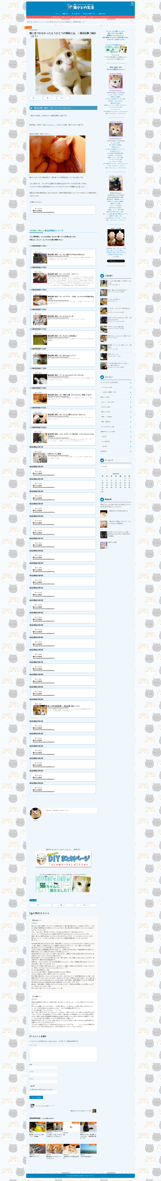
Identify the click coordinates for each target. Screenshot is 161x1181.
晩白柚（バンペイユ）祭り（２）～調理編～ (119, 346)
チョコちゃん (106, 387)
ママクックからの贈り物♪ (116, 327)
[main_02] (63, 866)
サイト (31, 1079)
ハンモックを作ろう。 (115, 299)
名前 (30, 1064)
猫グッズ (117, 284)
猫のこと (105, 397)
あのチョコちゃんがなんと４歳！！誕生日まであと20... (119, 318)
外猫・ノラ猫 (106, 417)
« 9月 (102, 491)
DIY (114, 284)
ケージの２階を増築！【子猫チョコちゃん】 (119, 282)
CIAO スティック (113, 354)
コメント (32, 1045)
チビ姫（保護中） (109, 392)
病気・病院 (105, 421)
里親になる (65, 13)
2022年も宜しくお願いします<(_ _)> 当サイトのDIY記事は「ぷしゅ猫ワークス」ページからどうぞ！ (81, 17)
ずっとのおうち (76, 13)
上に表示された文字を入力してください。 (41, 1089)
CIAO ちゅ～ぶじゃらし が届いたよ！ (119, 336)
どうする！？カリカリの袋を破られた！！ (119, 309)
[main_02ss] (116, 53)
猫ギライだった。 (49, 125)
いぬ (103, 436)
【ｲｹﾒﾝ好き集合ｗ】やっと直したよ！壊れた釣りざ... (118, 364)
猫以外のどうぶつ (108, 431)
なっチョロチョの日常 (118, 292)
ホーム (57, 13)
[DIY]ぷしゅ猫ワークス (89, 13)
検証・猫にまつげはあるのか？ (117, 290)
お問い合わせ (102, 13)
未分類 (104, 451)
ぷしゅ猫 (33, 900)
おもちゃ (115, 337)
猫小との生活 (79, 1176)
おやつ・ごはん (117, 356)
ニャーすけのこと (107, 426)
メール (31, 1071)
